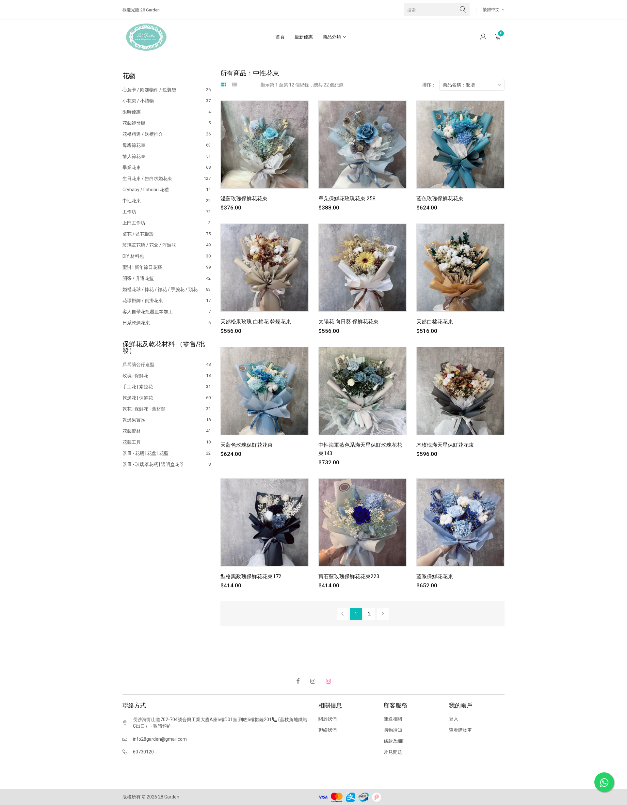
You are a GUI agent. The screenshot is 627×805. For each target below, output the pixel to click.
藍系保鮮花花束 (434, 576)
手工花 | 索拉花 (166, 386)
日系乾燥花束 (166, 322)
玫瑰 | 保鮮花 (166, 375)
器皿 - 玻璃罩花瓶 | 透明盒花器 (166, 464)
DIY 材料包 (166, 256)
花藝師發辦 (166, 123)
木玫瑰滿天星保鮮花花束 (445, 445)
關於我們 (327, 719)
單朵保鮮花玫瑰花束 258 (347, 198)
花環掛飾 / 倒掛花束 (166, 300)
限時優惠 (166, 112)
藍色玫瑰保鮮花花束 (439, 198)
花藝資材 (166, 431)
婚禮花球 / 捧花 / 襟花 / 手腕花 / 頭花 (166, 289)
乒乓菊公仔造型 (166, 364)
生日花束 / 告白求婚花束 (166, 178)
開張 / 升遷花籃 (166, 278)
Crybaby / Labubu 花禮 (166, 189)
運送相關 (393, 719)
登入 (453, 719)
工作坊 (166, 211)
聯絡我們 (327, 730)
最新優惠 (304, 36)
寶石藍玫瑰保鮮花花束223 (348, 576)
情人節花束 (166, 156)
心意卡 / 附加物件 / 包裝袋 (166, 89)
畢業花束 (166, 167)
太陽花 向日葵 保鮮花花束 (348, 321)
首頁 (280, 36)
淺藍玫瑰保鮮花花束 (243, 198)
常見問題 (393, 752)
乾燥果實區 (166, 420)
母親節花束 (166, 145)
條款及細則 (395, 741)
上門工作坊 (166, 222)
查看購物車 (460, 730)
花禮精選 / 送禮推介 (166, 134)
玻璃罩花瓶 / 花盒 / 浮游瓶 (166, 245)
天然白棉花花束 (434, 321)
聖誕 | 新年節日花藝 (166, 267)
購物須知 (393, 730)
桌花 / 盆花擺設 (166, 234)
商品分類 (332, 36)
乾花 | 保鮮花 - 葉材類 (166, 408)
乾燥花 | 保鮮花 (166, 397)
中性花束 (166, 200)
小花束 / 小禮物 (166, 100)
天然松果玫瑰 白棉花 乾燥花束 (255, 321)
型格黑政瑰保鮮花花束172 (250, 576)
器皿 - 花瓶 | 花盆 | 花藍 (166, 453)
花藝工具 (166, 442)
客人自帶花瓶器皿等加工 (166, 311)
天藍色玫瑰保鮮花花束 (246, 445)
